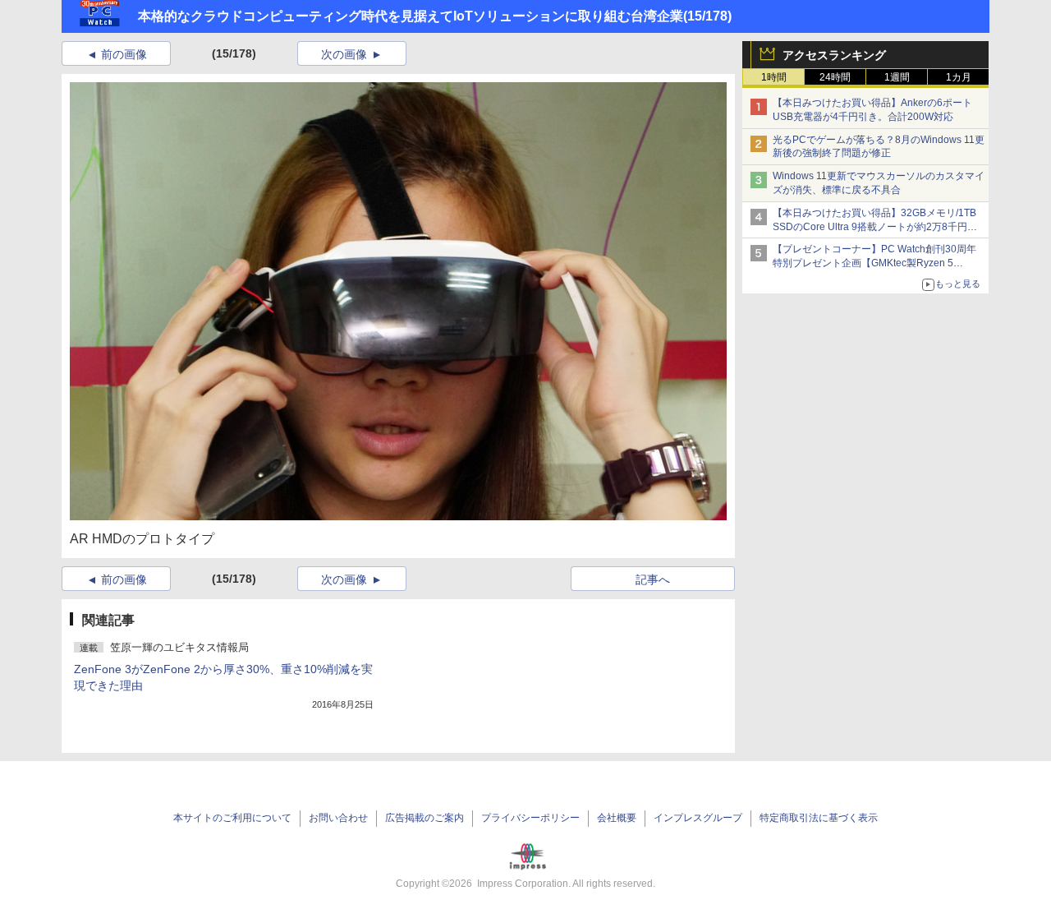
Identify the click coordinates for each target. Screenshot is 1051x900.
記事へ (653, 579)
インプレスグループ (698, 818)
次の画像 (344, 54)
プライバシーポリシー (530, 818)
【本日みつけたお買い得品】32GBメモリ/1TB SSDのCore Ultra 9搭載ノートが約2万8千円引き (875, 227)
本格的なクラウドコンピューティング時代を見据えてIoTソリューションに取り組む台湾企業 (410, 16)
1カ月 (958, 77)
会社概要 (616, 818)
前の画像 (124, 54)
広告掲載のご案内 (424, 818)
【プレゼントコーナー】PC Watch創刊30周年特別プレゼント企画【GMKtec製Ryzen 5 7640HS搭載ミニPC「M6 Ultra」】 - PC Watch (878, 263)
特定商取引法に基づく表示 (819, 818)
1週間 (897, 77)
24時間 (835, 77)
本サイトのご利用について (232, 818)
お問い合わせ (338, 818)
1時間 (774, 77)
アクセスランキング (834, 55)
